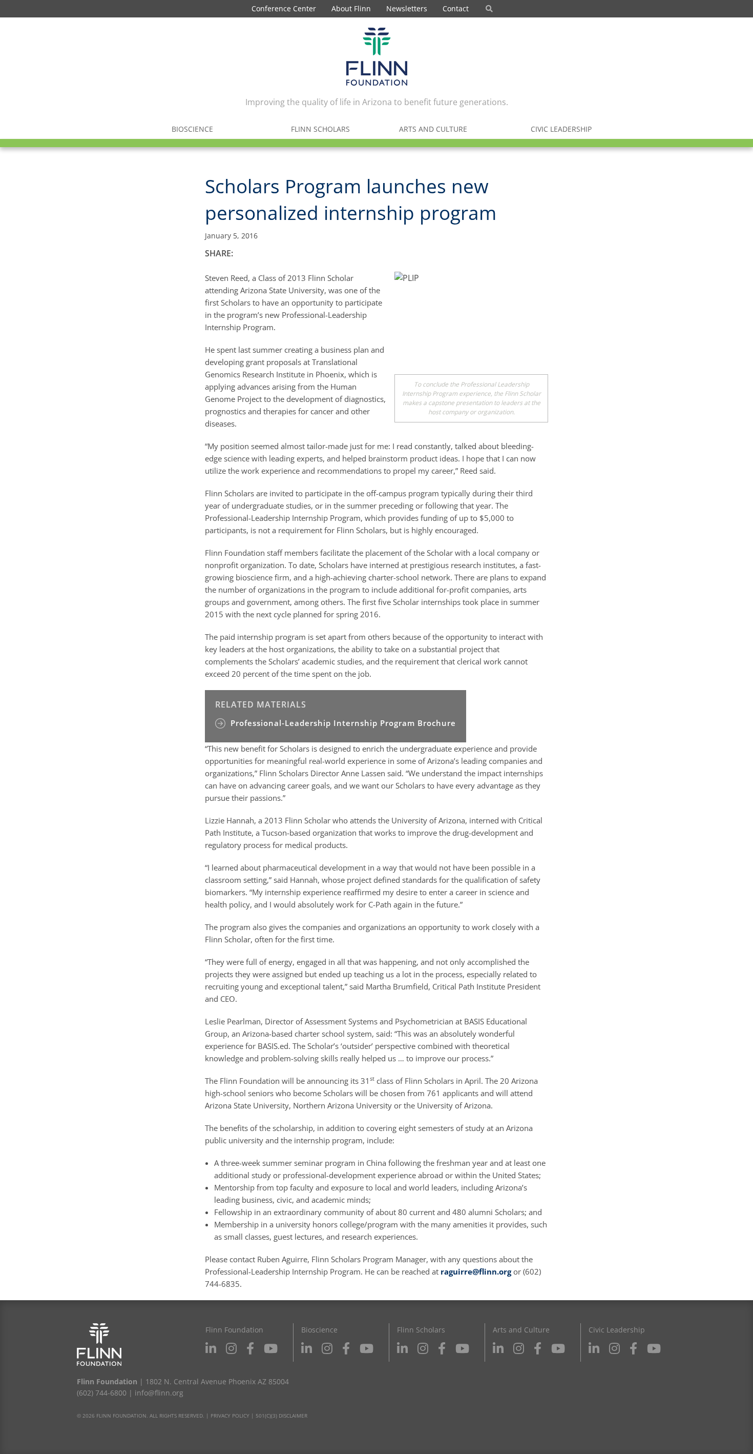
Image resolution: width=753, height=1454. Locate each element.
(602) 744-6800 (102, 1393)
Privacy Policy (230, 1415)
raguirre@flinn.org (476, 1271)
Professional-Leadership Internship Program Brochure (343, 723)
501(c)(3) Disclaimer (281, 1415)
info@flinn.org (159, 1393)
